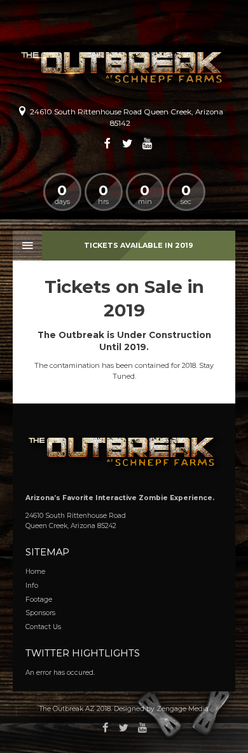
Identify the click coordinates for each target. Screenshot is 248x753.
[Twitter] (128, 143)
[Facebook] (107, 143)
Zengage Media (182, 709)
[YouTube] (147, 143)
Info (31, 585)
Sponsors (40, 613)
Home (35, 571)
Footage (38, 599)
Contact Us (43, 627)
